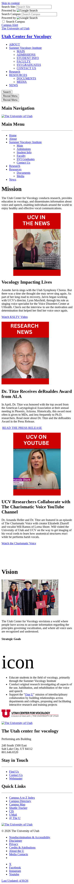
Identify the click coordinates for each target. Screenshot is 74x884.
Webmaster (15, 778)
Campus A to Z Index (22, 797)
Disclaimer (15, 840)
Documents (23, 172)
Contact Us (23, 162)
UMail (13, 814)
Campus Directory (20, 801)
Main (20, 145)
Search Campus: (11, 14)
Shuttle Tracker (18, 807)
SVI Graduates (26, 159)
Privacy (13, 844)
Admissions (24, 149)
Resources (15, 169)
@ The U (14, 818)
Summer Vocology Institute (25, 47)
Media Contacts (18, 854)
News (12, 179)
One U (29, 694)
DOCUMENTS (26, 78)
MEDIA (22, 81)
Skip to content (11, 3)
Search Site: (9, 6)
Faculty (21, 155)
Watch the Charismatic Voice (19, 543)
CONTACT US (26, 68)
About (13, 138)
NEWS (13, 85)
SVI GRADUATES (29, 64)
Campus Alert (10, 25)
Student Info (24, 152)
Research (14, 71)
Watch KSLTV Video (15, 317)
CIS (11, 811)
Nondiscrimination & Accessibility (29, 837)
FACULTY (24, 61)
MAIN (21, 51)
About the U (16, 850)
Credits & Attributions (22, 847)
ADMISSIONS (26, 54)
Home (13, 135)
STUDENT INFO (28, 58)
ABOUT (14, 44)
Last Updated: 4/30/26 (15, 880)
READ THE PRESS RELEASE (22, 427)
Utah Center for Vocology (26, 36)
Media (20, 176)
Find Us (14, 771)
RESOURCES (18, 75)
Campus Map (17, 804)
